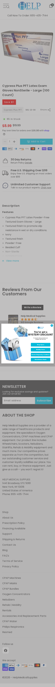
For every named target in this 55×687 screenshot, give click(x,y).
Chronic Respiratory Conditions (40, 354)
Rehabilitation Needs (41, 359)
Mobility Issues (40, 349)
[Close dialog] (52, 325)
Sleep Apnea (40, 344)
